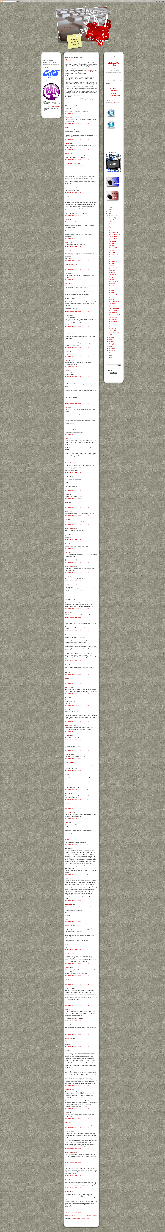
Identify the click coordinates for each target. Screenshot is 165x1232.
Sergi (66, 438)
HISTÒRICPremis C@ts (113, 89)
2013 (109, 207)
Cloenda (68, 60)
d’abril (110, 346)
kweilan (67, 153)
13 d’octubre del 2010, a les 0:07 (76, 800)
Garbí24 (67, 242)
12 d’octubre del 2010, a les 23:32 (77, 548)
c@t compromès (113, 310)
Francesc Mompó (69, 250)
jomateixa (67, 967)
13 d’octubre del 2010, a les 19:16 (77, 1108)
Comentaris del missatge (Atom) (81, 1218)
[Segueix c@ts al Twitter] (111, 117)
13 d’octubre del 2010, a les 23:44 (77, 1162)
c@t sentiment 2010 (114, 301)
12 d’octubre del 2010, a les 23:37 (77, 631)
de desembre (112, 215)
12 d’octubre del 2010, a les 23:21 (77, 193)
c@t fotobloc (112, 283)
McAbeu (67, 117)
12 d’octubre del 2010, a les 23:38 (77, 661)
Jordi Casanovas (69, 264)
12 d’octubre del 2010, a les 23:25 (77, 426)
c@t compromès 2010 (114, 308)
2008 (109, 357)
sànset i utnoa (68, 380)
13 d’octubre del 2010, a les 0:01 (76, 781)
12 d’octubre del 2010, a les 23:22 (77, 260)
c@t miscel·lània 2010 (114, 315)
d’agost (111, 339)
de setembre (112, 337)
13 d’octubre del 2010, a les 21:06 (77, 1118)
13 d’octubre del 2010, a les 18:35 (77, 1085)
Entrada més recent (70, 1215)
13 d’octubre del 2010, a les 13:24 (77, 1021)
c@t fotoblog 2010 (113, 281)
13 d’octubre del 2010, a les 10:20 (77, 963)
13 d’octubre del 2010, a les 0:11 (76, 808)
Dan (66, 519)
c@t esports (112, 250)
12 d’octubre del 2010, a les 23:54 (77, 758)
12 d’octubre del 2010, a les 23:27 (77, 490)
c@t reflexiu (112, 270)
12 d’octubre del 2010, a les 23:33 (77, 562)
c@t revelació (112, 297)
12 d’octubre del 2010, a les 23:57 (77, 770)
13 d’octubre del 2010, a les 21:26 (77, 1127)
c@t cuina (111, 243)
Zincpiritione (68, 1089)
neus (66, 219)
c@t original (111, 277)
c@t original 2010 (113, 274)
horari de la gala (112, 330)
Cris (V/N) (67, 687)
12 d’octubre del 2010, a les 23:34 (77, 572)
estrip (66, 678)
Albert (66, 697)
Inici (81, 1215)
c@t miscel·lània (113, 317)
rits (66, 330)
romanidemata (68, 904)
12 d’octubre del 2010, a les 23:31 (77, 540)
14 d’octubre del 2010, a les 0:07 (76, 1176)
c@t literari (111, 263)
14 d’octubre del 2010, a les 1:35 (76, 1188)
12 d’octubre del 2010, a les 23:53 (77, 750)
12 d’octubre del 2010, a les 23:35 (77, 581)
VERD (66, 1122)
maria (66, 370)
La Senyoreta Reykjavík (71, 163)
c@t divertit (111, 290)
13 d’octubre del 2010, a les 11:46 (77, 1005)
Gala (73, 96)
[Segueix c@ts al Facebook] (111, 129)
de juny (111, 341)
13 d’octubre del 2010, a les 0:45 (76, 844)
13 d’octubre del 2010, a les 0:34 (76, 818)
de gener (111, 352)
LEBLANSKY (68, 725)
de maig (111, 344)
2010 (109, 213)
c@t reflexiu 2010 (113, 268)
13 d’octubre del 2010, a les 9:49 (76, 950)
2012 (109, 209)
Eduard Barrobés (56, 106)
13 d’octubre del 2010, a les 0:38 (76, 836)
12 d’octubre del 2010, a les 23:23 (77, 348)
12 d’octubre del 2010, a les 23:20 (77, 139)
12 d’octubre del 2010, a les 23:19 (77, 113)
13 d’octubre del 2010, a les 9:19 (76, 921)
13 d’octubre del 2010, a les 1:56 (76, 874)
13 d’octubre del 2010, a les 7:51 (76, 900)
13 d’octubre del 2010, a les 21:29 (77, 1148)
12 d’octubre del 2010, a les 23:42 (77, 731)
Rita (66, 407)
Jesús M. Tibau (69, 463)
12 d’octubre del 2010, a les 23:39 (77, 683)
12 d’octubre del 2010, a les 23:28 (77, 507)
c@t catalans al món (114, 230)
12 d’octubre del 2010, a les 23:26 (77, 473)
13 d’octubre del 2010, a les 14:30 (77, 1034)
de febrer (111, 350)
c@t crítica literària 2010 (115, 234)
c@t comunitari (112, 256)
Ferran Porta (68, 988)
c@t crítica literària (113, 236)
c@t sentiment (112, 303)
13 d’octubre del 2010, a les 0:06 (76, 789)
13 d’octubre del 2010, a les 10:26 (77, 975)
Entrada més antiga (92, 1215)
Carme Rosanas (69, 174)
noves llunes (68, 744)
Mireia (66, 127)
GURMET (67, 1191)
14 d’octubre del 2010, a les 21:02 (77, 1209)
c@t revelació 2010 (113, 294)
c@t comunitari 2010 (114, 254)
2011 (109, 211)
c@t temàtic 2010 (113, 321)
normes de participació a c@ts (113, 64)
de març (111, 348)
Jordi (66, 108)
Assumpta (67, 283)
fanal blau (67, 315)
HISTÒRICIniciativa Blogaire (114, 94)
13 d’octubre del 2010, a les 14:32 (77, 1046)
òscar (66, 196)
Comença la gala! (113, 328)
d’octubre (111, 218)
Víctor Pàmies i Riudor (70, 430)
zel (66, 1009)
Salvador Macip (69, 953)
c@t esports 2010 (113, 248)
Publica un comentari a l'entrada (73, 1212)
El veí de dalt (68, 812)
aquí (48, 110)
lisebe (66, 822)
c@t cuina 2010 (112, 241)
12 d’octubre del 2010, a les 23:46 (77, 740)
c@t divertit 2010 (113, 288)
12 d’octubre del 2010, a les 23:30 (77, 524)
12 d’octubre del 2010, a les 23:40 (77, 721)
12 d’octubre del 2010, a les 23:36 (77, 608)
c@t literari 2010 (113, 261)
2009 (109, 355)
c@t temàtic (112, 323)
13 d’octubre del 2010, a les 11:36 (77, 984)
